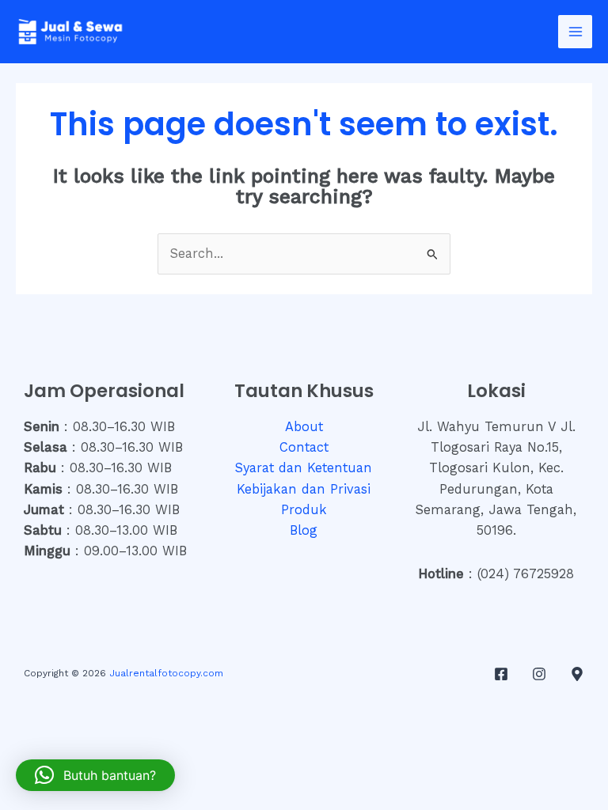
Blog (303, 530)
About (304, 426)
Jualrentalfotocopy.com (166, 673)
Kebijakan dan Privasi (303, 489)
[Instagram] (539, 674)
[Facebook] (501, 674)
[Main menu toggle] (575, 32)
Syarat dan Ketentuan (303, 467)
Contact (304, 447)
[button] (95, 775)
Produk (304, 509)
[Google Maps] (577, 674)
